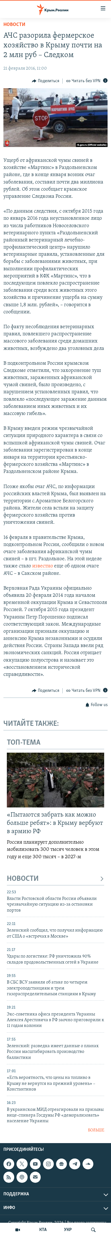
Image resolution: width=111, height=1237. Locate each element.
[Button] (45, 81)
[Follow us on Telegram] (74, 1164)
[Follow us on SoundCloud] (88, 1164)
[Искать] (93, 1230)
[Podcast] (22, 1177)
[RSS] (8, 1177)
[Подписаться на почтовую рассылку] (35, 1177)
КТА (43, 1230)
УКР (68, 1230)
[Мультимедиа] (17, 1230)
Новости (14, 24)
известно (42, 566)
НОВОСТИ (23, 879)
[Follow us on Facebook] (8, 1164)
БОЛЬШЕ (96, 1130)
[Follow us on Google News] (61, 1164)
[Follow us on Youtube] (35, 1164)
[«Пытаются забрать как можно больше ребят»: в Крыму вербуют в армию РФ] (55, 780)
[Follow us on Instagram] (48, 1164)
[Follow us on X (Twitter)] (22, 1164)
